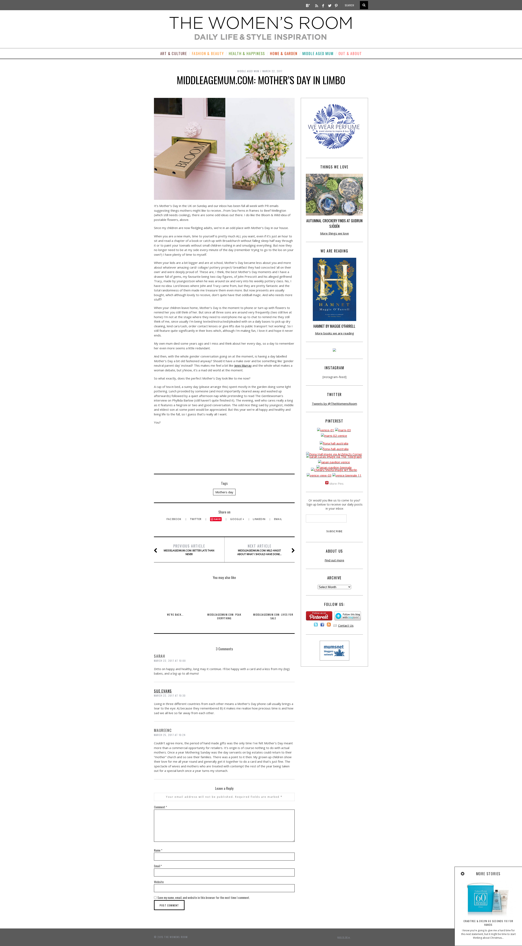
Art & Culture (173, 53)
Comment (160, 807)
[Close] (463, 874)
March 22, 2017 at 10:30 (170, 695)
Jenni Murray (243, 365)
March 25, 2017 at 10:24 (170, 735)
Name (158, 850)
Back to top (342, 937)
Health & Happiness (247, 53)
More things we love (334, 233)
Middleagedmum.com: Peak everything (224, 616)
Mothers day (224, 492)
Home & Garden (283, 53)
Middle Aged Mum (318, 53)
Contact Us (346, 625)
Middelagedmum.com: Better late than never (189, 549)
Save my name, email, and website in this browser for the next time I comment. (203, 897)
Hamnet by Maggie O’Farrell (334, 326)
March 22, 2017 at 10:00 (170, 660)
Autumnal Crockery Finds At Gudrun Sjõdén (334, 223)
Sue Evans (163, 691)
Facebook (174, 519)
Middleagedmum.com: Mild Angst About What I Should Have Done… (259, 549)
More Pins (336, 483)
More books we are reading (334, 333)
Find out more (334, 560)
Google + (237, 519)
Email (278, 519)
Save (217, 519)
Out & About (350, 53)
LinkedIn (259, 519)
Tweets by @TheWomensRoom (334, 404)
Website (159, 882)
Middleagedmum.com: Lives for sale (273, 616)
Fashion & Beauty (208, 53)
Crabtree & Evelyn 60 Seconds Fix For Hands (488, 922)
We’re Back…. (175, 614)
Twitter (196, 519)
